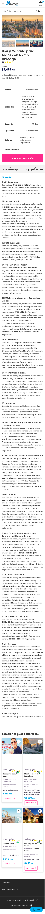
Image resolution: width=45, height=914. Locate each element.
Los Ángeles (14, 855)
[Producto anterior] (36, 11)
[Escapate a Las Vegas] (12, 753)
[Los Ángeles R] (12, 822)
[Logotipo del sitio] (12, 3)
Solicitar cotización (22, 158)
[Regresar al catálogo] (39, 11)
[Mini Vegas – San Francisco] (33, 753)
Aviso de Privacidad (10, 889)
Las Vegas (14, 790)
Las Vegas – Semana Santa (33, 844)
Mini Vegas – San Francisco (31, 775)
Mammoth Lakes (30, 792)
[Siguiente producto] (41, 11)
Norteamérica (15, 11)
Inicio (4, 11)
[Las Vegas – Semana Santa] (33, 822)
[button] (4, 26)
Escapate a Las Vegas (9, 775)
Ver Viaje (8, 798)
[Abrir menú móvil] (3, 3)
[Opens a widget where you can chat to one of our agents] (36, 910)
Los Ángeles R (8, 843)
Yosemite (36, 794)
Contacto (6, 882)
